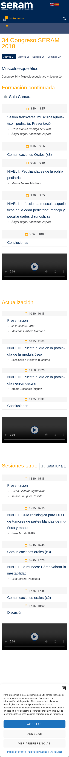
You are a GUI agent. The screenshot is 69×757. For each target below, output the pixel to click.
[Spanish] (56, 4)
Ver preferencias (34, 743)
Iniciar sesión (17, 18)
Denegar (34, 733)
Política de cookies (16, 752)
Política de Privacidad (38, 752)
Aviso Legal (56, 752)
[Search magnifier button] (64, 18)
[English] (52, 4)
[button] (63, 688)
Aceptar (34, 724)
